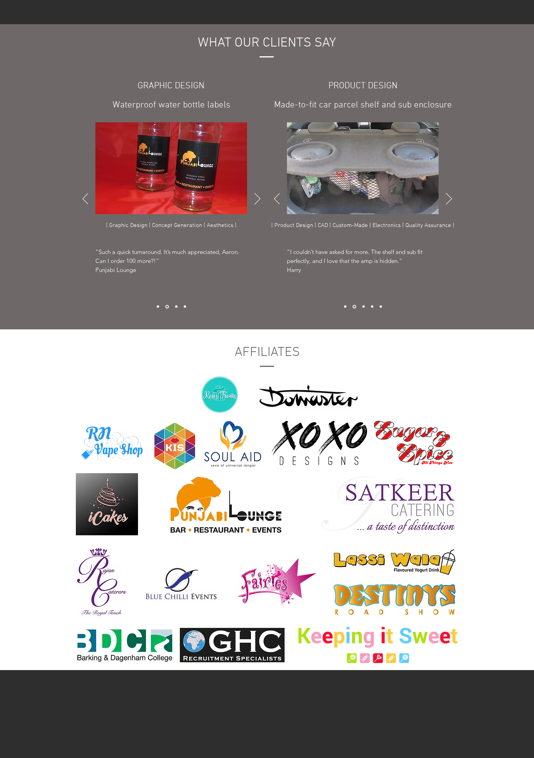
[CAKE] (363, 307)
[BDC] (345, 307)
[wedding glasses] (176, 307)
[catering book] (158, 307)
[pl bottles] (167, 306)
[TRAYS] (372, 307)
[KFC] (185, 307)
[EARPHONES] (381, 307)
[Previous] (85, 199)
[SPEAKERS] (354, 306)
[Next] (257, 199)
